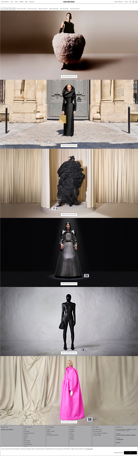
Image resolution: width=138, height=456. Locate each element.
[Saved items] (133, 1)
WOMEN (21, 1)
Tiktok (71, 433)
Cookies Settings (28, 444)
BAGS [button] (16, 1)
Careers (48, 429)
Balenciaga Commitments (53, 435)
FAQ (25, 429)
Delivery (26, 435)
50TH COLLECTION (74, 8)
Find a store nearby (97, 431)
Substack (72, 438)
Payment (26, 436)
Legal (25, 438)
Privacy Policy (27, 440)
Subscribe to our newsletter (7, 429)
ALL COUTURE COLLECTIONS (8, 8)
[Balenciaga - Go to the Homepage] (69, 2)
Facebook (72, 429)
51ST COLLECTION (64, 8)
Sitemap (26, 446)
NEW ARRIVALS (5, 1)
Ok (130, 452)
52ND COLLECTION (53, 8)
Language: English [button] (97, 435)
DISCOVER (31, 1)
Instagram (72, 431)
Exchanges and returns (29, 433)
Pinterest (72, 435)
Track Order (26, 431)
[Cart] (136, 2)
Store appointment (97, 429)
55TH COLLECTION (21, 8)
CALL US (119, 438)
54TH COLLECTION (32, 8)
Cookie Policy (27, 442)
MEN (26, 1)
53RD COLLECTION (42, 8)
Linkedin (72, 436)
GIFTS (11, 1)
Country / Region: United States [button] (100, 433)
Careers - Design (50, 431)
